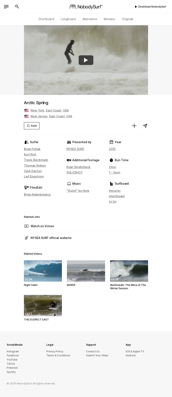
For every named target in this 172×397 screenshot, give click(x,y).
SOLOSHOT (74, 172)
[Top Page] (86, 7)
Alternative (89, 19)
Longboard (68, 19)
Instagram (13, 351)
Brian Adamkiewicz (37, 194)
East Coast (53, 110)
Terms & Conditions (58, 355)
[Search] (17, 7)
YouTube (12, 359)
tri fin (112, 201)
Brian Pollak (32, 149)
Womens (109, 19)
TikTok (11, 363)
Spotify (11, 372)
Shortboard (46, 19)
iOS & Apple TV (135, 351)
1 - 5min (114, 172)
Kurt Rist (30, 154)
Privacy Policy (54, 351)
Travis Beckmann (36, 160)
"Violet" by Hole (77, 190)
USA (66, 110)
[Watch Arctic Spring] (86, 60)
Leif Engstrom (34, 176)
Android (131, 355)
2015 (112, 149)
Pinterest (12, 367)
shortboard (117, 196)
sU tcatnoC (93, 351)
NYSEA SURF (75, 149)
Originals (127, 19)
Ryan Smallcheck (78, 167)
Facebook (13, 355)
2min (112, 167)
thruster (114, 190)
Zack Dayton (33, 171)
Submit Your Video (97, 355)
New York (37, 110)
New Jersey (39, 116)
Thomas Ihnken (35, 165)
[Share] (145, 126)
